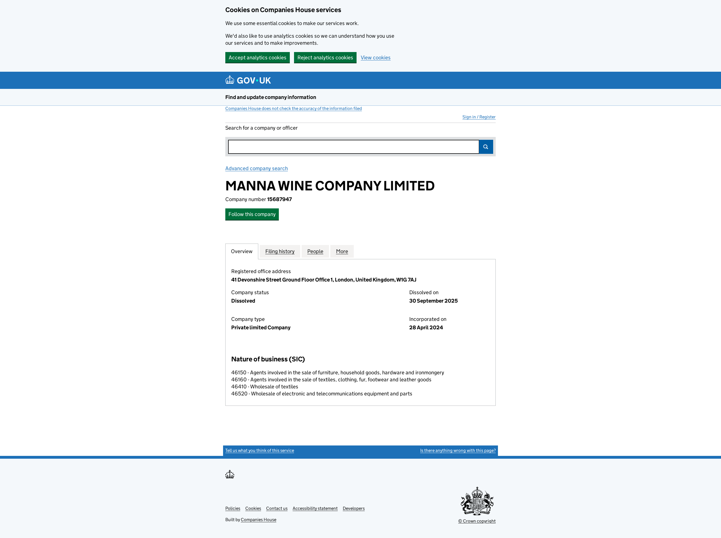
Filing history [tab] (280, 251)
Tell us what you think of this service (259, 450)
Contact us (277, 508)
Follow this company (252, 214)
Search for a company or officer (261, 128)
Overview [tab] (242, 251)
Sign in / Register (479, 117)
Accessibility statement (315, 508)
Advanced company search (256, 168)
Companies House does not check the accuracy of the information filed (293, 108)
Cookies (253, 508)
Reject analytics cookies (325, 57)
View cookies (376, 57)
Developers (354, 508)
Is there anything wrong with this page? (458, 450)
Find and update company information (270, 97)
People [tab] (315, 251)
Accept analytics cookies (257, 57)
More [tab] (342, 251)
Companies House (258, 519)
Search (486, 147)
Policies (232, 508)
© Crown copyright (477, 521)
